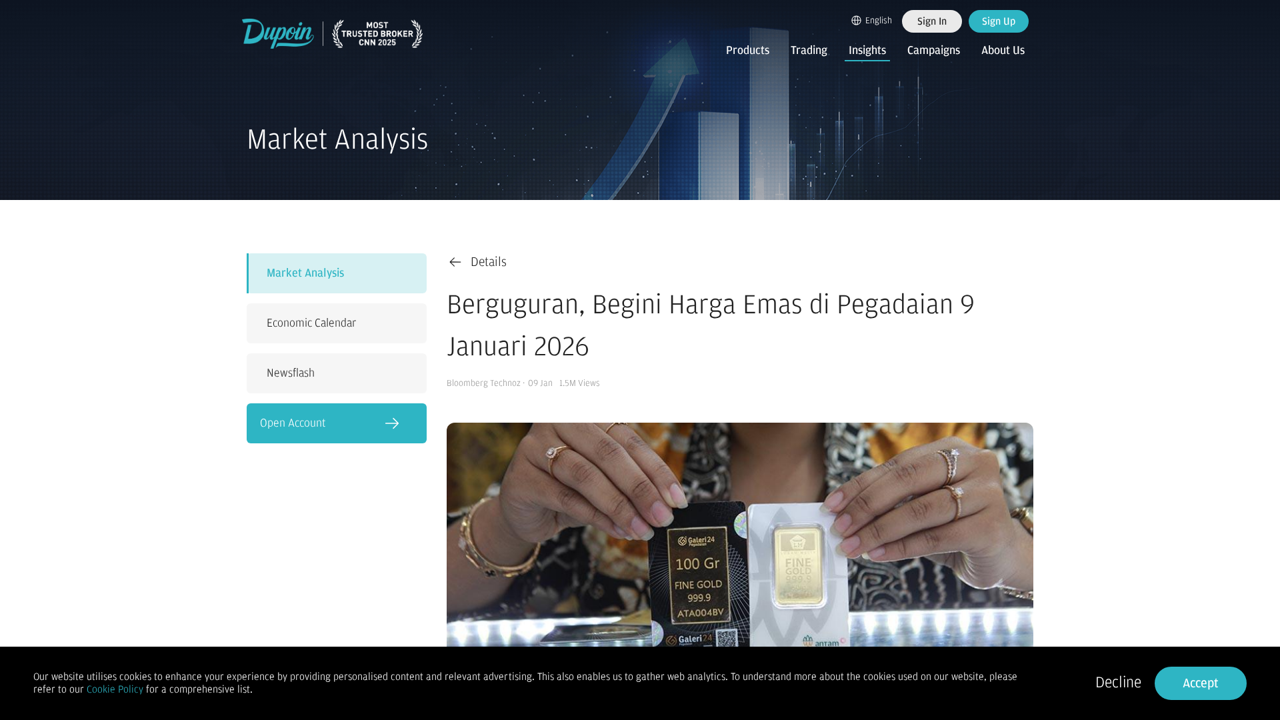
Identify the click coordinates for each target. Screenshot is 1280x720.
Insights (867, 51)
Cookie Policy (115, 689)
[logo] (332, 34)
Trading (809, 51)
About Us (1003, 51)
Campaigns (933, 51)
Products (747, 51)
